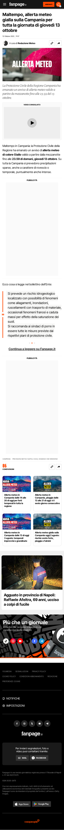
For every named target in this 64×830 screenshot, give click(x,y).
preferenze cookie (11, 681)
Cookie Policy (9, 676)
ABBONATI (48, 4)
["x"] (27, 641)
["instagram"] (13, 641)
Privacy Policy (39, 671)
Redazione (52, 676)
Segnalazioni (21, 671)
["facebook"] (34, 641)
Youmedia (7, 671)
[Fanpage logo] (17, 4)
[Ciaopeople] (32, 821)
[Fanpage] (32, 734)
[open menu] (3, 4)
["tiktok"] (6, 641)
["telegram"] (41, 641)
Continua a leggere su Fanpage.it (32, 349)
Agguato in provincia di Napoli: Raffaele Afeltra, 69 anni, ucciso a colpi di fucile (31, 600)
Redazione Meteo (26, 43)
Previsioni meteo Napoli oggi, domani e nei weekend (35, 459)
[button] (59, 43)
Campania (6, 459)
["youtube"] (20, 641)
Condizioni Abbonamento (31, 676)
